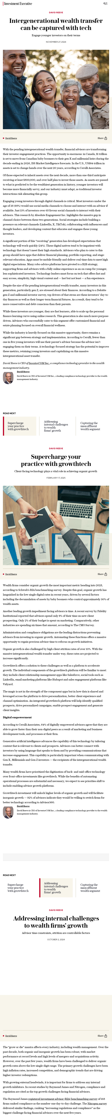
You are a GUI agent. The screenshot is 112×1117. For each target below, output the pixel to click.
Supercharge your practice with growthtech (18, 426)
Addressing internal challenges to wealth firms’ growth (56, 426)
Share (101, 138)
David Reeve (56, 12)
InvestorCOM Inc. (39, 363)
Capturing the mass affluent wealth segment (90, 426)
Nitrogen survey (97, 1103)
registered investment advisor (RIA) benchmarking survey (62, 1098)
